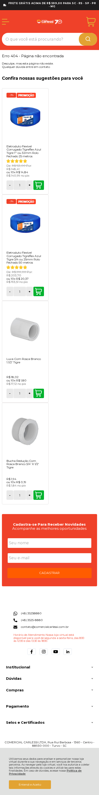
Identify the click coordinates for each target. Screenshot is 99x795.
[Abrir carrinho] (91, 22)
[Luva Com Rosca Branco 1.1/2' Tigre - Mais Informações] (25, 329)
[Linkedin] (67, 655)
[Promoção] (26, 95)
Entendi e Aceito (30, 784)
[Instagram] (43, 655)
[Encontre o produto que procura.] (88, 39)
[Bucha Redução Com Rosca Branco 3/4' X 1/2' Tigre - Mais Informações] (25, 431)
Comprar (38, 185)
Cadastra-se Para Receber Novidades (49, 524)
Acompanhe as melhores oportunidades (49, 528)
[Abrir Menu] (5, 22)
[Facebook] (31, 655)
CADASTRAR (49, 573)
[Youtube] (55, 655)
